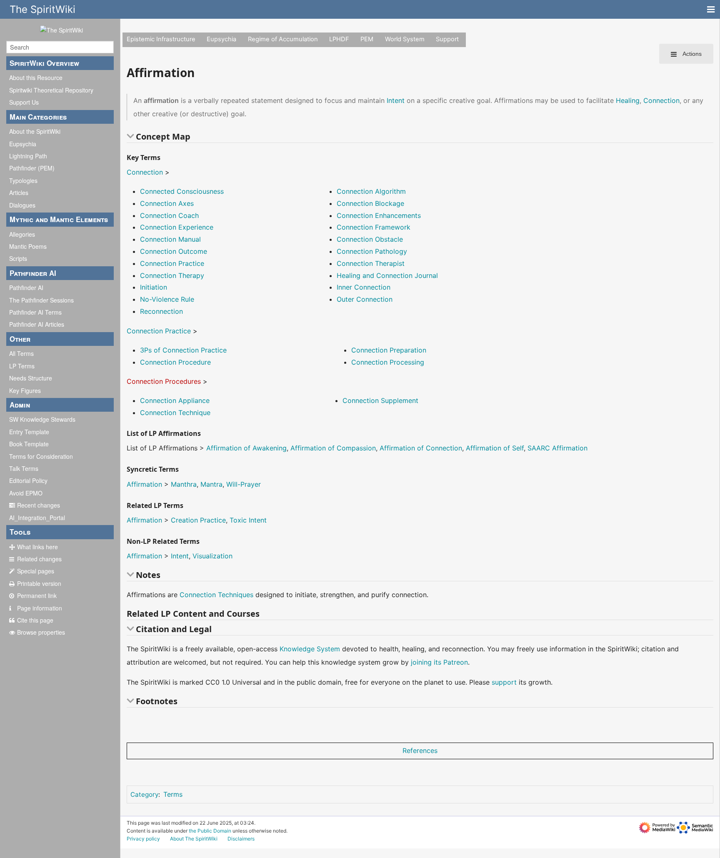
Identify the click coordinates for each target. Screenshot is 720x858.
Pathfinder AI (26, 287)
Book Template (29, 444)
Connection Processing (387, 362)
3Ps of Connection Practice (183, 350)
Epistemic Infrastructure (161, 39)
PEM (366, 39)
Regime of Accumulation (283, 39)
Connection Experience (176, 227)
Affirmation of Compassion (333, 448)
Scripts (18, 258)
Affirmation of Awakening (246, 448)
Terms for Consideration (41, 456)
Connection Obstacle (370, 239)
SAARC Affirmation (558, 448)
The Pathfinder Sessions (41, 300)
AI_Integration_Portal (37, 517)
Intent (396, 100)
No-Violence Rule (167, 299)
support (504, 682)
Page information (39, 608)
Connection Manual (170, 239)
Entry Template (29, 432)
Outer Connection (364, 299)
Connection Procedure (175, 362)
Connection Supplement (380, 400)
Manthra (184, 484)
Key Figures (25, 390)
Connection (661, 100)
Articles (18, 192)
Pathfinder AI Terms (35, 312)
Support (447, 39)
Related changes (39, 559)
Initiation (153, 287)
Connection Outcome (173, 251)
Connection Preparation (388, 350)
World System (405, 39)
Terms (172, 794)
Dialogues (22, 205)
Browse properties (41, 632)
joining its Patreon (439, 662)
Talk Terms (23, 468)
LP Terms (22, 366)
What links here (37, 547)
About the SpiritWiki (34, 131)
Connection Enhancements (379, 215)
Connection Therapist (371, 263)
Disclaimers (241, 838)
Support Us (24, 102)
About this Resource (35, 77)
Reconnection (161, 311)
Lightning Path (28, 156)
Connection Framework (373, 227)
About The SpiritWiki (194, 838)
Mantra (211, 484)
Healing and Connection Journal (387, 275)
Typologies (23, 180)
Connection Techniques (216, 594)
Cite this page (35, 620)
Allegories (22, 234)
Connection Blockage (370, 203)
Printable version (39, 583)
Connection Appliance (175, 400)
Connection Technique (175, 412)
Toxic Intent (248, 520)
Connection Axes (167, 203)
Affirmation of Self (495, 448)
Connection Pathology (372, 251)
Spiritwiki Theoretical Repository (51, 90)
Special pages (35, 571)
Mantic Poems (28, 246)
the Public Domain (210, 831)
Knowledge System (310, 649)
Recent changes (38, 505)
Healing (628, 100)
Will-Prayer (243, 484)
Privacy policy (143, 838)
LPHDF (339, 39)
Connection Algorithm (371, 191)
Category (144, 794)
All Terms (21, 353)
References (420, 750)
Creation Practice (198, 520)
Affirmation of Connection (421, 448)
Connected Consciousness (182, 191)
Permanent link (37, 595)
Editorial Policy (28, 480)
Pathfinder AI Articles (36, 324)
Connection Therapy (172, 275)
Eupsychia (22, 144)
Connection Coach (169, 215)
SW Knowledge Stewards (42, 419)
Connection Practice (172, 263)
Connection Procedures (164, 381)
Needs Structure (30, 378)
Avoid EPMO (25, 493)
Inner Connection (363, 287)
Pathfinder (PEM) (32, 168)
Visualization (212, 556)
